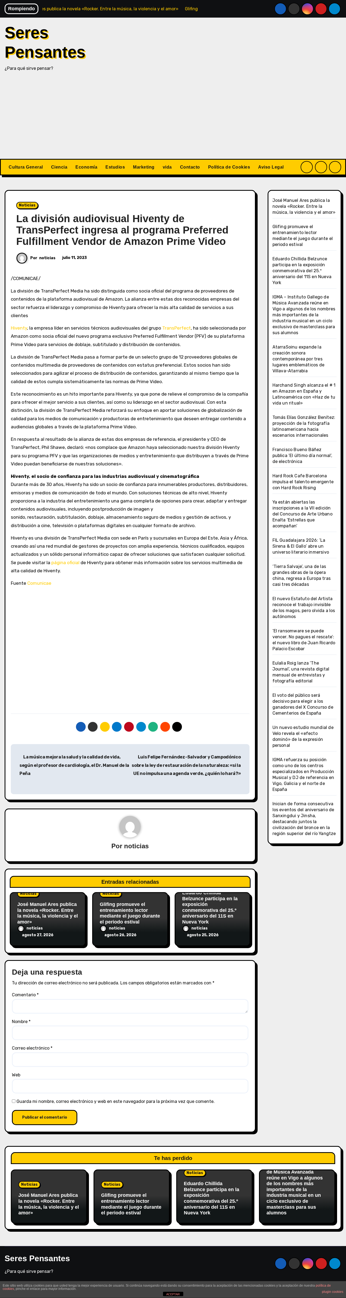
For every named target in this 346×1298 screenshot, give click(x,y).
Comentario (25, 994)
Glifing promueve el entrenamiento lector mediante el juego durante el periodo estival (130, 913)
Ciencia (59, 167)
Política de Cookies (229, 167)
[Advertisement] (173, 118)
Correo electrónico (32, 1048)
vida (167, 167)
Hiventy (19, 328)
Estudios (115, 167)
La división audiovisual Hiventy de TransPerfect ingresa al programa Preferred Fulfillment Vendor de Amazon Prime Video (122, 230)
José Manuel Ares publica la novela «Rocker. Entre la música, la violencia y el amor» (47, 913)
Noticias (27, 205)
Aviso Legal (271, 167)
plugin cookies (332, 1292)
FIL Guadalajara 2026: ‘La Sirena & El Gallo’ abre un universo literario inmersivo (300, 546)
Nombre (21, 1021)
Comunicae (39, 583)
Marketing (144, 167)
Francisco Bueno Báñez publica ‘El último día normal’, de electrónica (302, 455)
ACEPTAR (173, 1294)
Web (16, 1074)
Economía (86, 167)
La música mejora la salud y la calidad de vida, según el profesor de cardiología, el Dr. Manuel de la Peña (74, 765)
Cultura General (26, 167)
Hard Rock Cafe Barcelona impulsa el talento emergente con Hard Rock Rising (303, 481)
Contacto (190, 167)
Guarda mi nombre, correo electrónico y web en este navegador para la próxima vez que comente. (115, 1101)
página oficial (65, 562)
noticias (47, 258)
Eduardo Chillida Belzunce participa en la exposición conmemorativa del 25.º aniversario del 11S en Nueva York (210, 907)
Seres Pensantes (37, 1258)
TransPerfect (176, 328)
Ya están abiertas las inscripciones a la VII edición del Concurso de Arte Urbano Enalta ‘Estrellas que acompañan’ (302, 514)
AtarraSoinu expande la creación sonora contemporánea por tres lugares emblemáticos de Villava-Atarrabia (298, 358)
